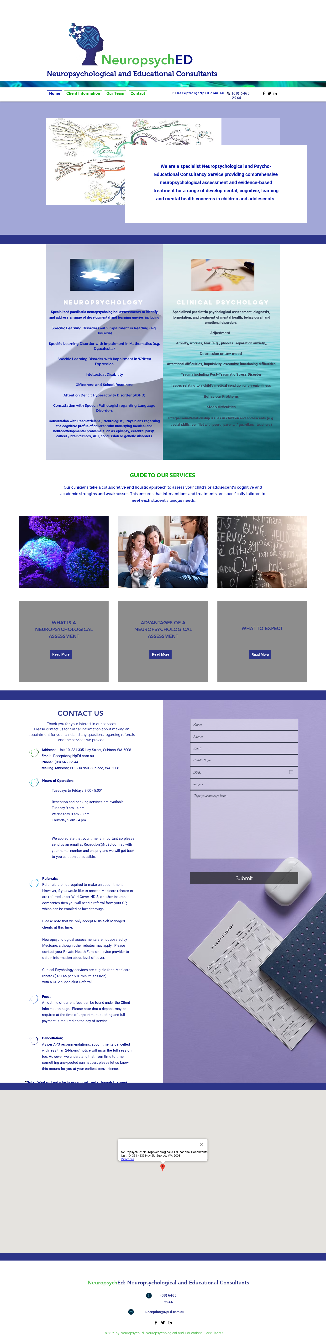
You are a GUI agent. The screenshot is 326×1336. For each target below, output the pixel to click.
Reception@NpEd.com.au (73, 756)
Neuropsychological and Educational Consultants (133, 74)
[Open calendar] (291, 772)
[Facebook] (263, 93)
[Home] (54, 90)
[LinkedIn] (275, 93)
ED (184, 60)
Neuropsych (138, 60)
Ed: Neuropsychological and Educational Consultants (183, 1282)
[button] (160, 654)
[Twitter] (269, 93)
